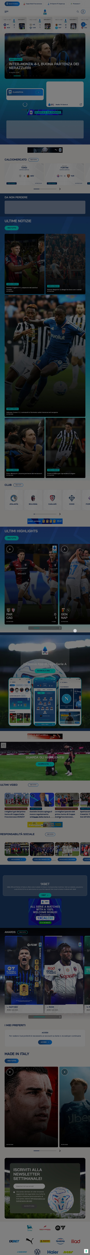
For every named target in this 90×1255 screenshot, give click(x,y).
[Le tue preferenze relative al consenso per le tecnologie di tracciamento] (86, 1251)
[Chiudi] (78, 610)
